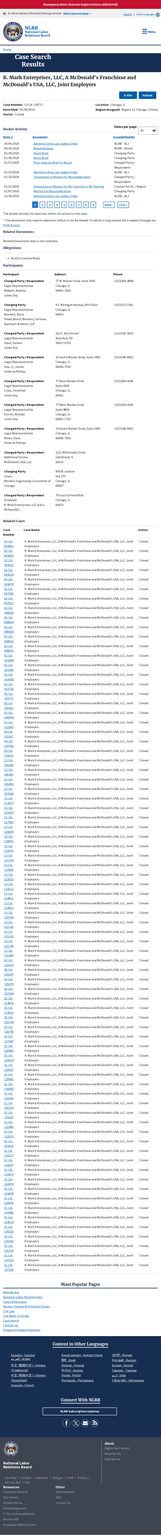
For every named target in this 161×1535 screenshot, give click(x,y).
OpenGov (42, 1478)
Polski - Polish (71, 1375)
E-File (128, 95)
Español (127, 14)
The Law (8, 1311)
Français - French (22, 1385)
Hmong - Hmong (72, 1365)
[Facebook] (66, 1423)
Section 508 (11, 1519)
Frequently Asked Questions (21, 1330)
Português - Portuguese (77, 1380)
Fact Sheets (11, 1497)
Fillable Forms (13, 1503)
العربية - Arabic (20, 1359)
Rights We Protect (117, 1448)
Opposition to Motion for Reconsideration (62, 177)
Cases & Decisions (15, 1302)
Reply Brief (41, 153)
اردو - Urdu (119, 1375)
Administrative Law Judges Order (56, 144)
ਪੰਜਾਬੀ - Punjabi (122, 1355)
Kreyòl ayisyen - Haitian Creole (81, 1355)
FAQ (58, 1497)
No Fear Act (13, 1482)
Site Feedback (65, 1492)
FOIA (70, 1478)
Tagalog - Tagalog (124, 1370)
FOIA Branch (11, 225)
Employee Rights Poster (19, 1525)
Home (7, 49)
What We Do (113, 1454)
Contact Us (10, 1325)
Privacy (82, 1478)
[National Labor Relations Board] (13, 31)
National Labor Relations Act (22, 1297)
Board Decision (44, 148)
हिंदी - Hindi (68, 1360)
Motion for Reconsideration (52, 191)
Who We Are (11, 1292)
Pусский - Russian (124, 1360)
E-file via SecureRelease (19, 1514)
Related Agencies (14, 1508)
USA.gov (57, 1478)
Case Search (11, 1320)
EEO (27, 1482)
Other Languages (145, 14)
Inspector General (15, 1492)
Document (40, 137)
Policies (26, 1478)
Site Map (11, 1478)
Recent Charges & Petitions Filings (26, 1306)
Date (7, 137)
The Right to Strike (16, 1316)
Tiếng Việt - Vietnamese (128, 1380)
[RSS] (95, 1423)
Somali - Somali (122, 1365)
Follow (147, 95)
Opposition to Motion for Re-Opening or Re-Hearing (69, 186)
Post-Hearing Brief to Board (53, 162)
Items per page (125, 127)
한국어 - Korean (72, 1370)
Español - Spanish (23, 1355)
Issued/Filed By (124, 137)
